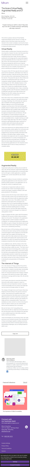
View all (25, 382)
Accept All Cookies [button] (15, 465)
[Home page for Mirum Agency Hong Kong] (5, 4)
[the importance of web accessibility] (15, 398)
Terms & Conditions (6, 448)
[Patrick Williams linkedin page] (7, 371)
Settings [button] (15, 461)
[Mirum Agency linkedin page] (26, 427)
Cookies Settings (6, 443)
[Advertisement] (15, 347)
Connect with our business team (9, 420)
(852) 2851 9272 (8, 436)
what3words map (6, 431)
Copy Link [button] (15, 333)
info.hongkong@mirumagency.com (10, 423)
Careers (4, 451)
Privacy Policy (5, 446)
